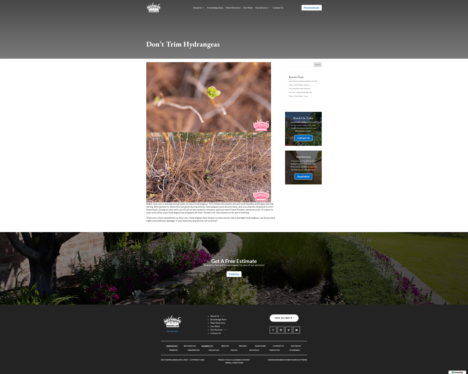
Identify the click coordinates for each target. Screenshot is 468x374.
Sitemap (246, 360)
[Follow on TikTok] (288, 330)
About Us (197, 8)
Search (317, 64)
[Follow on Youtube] (296, 330)
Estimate (234, 274)
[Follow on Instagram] (281, 330)
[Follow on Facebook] (273, 330)
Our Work (248, 8)
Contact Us (278, 8)
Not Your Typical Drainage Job (300, 92)
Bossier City (207, 346)
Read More (303, 176)
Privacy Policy (225, 360)
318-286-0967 (172, 331)
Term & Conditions (234, 363)
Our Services (261, 8)
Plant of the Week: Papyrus (299, 85)
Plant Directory (233, 8)
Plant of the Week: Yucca (298, 96)
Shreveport (172, 346)
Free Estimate (311, 7)
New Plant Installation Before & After (303, 81)
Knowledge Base (215, 8)
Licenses (237, 360)
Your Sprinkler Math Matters (299, 88)
